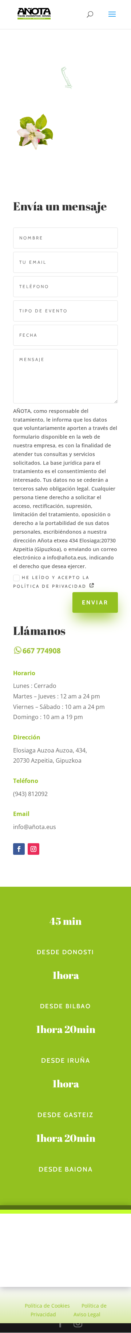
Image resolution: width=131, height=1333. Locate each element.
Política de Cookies (47, 1305)
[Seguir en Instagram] (33, 849)
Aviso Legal (87, 1314)
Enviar (95, 602)
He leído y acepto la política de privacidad (51, 582)
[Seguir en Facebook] (19, 849)
